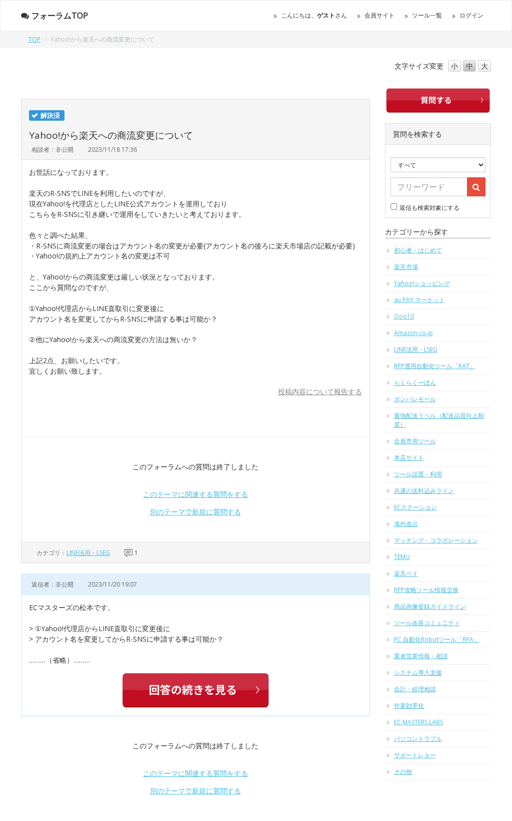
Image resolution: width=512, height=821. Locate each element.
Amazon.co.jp (413, 333)
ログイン (472, 15)
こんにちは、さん (314, 15)
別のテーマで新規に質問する (195, 511)
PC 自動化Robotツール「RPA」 (437, 639)
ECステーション (415, 507)
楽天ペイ (406, 573)
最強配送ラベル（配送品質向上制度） (439, 420)
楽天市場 (406, 266)
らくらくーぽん (415, 382)
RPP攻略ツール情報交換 (426, 590)
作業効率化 (409, 705)
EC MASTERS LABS (418, 722)
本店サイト (409, 457)
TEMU (402, 557)
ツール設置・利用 (418, 474)
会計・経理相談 (415, 689)
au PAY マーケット (419, 300)
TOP (34, 39)
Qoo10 (404, 316)
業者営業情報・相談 (421, 656)
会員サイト (379, 15)
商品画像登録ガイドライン (430, 606)
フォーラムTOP (60, 15)
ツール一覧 (427, 15)
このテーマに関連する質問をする (195, 494)
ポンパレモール (415, 399)
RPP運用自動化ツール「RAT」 (435, 366)
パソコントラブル (418, 738)
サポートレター (415, 755)
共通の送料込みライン (424, 490)
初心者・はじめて (418, 250)
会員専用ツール (415, 441)
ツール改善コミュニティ (427, 623)
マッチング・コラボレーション (436, 540)
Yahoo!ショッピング (422, 283)
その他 (403, 771)
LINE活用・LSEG (88, 553)
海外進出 (406, 523)
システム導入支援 (418, 672)
